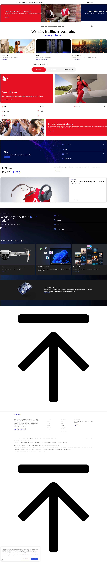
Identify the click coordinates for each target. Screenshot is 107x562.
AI (72, 199)
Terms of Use (16, 438)
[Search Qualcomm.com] (80, 2)
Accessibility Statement (30, 438)
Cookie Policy (24, 438)
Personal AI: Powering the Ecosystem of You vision (87, 181)
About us (62, 421)
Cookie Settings (25, 558)
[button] (92, 26)
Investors (62, 425)
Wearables (75, 199)
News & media (63, 427)
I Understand (35, 558)
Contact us (49, 427)
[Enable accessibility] (2, 560)
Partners (48, 425)
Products (48, 421)
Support (48, 423)
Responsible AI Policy (38, 438)
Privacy (20, 438)
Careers (62, 423)
